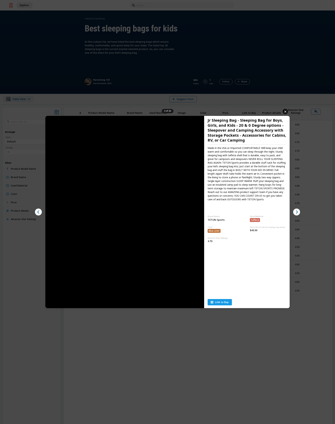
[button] (38, 212)
